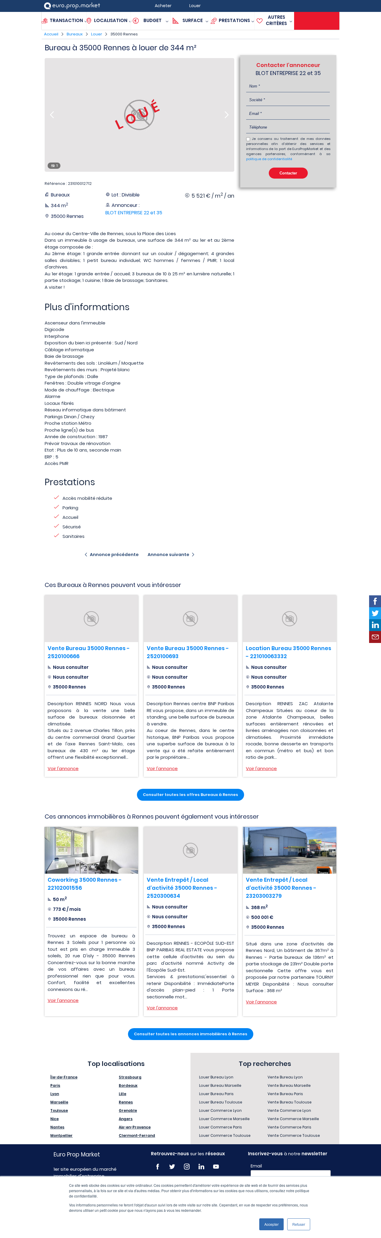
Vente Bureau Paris (285, 1093)
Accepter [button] (271, 1224)
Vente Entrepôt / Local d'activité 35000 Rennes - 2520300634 (182, 888)
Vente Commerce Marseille (293, 1118)
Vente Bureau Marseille (289, 1085)
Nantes (57, 1127)
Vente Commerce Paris (289, 1127)
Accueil (51, 34)
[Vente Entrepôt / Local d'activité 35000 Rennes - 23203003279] (289, 850)
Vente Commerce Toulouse (294, 1135)
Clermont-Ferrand (137, 1135)
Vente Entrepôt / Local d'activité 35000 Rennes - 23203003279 (281, 888)
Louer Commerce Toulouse (225, 1135)
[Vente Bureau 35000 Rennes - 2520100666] (91, 618)
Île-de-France (63, 1077)
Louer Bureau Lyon (216, 1077)
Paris (55, 1085)
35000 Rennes (124, 34)
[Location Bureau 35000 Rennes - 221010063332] (289, 618)
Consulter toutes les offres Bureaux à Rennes (190, 794)
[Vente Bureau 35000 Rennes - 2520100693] (190, 618)
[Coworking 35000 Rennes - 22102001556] (91, 850)
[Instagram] (186, 1166)
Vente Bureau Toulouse (290, 1102)
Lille (122, 1093)
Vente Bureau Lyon (285, 1077)
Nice (54, 1118)
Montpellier (61, 1135)
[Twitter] (172, 1166)
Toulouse (59, 1110)
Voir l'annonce (63, 768)
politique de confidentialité (269, 159)
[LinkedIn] (201, 1166)
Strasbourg (130, 1077)
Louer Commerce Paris (220, 1127)
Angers (125, 1118)
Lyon (54, 1093)
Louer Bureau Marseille (220, 1085)
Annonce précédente (114, 555)
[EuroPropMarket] (72, 6)
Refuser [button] (298, 1224)
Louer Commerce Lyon (220, 1110)
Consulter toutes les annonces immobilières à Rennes (190, 1034)
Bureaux (75, 34)
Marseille (59, 1102)
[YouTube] (216, 1166)
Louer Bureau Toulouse (220, 1102)
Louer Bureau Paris (216, 1093)
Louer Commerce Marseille (224, 1118)
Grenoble (128, 1110)
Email (256, 1166)
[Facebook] (157, 1166)
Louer (96, 34)
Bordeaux (128, 1085)
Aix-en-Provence (135, 1127)
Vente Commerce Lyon (289, 1110)
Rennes (126, 1102)
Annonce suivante (168, 555)
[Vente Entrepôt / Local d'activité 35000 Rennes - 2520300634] (190, 850)
